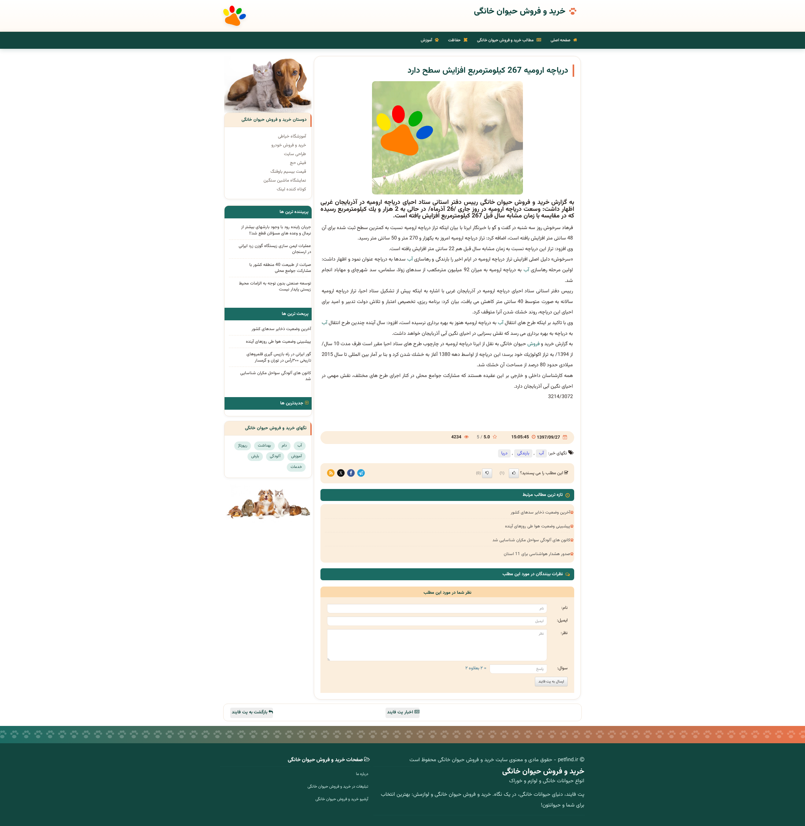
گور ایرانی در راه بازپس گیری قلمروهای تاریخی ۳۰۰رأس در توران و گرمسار (279, 357)
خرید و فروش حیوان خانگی (519, 12)
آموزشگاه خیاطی (292, 136)
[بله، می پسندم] (514, 473)
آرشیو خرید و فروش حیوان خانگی (341, 799)
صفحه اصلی (561, 40)
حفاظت (455, 40)
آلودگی (275, 456)
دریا (504, 453)
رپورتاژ (242, 445)
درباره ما (362, 774)
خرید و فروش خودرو (288, 145)
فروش (533, 344)
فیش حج (298, 163)
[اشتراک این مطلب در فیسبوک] (351, 472)
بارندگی (523, 453)
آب (410, 259)
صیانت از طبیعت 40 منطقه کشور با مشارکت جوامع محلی (280, 267)
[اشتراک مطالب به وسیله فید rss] (330, 472)
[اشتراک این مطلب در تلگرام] (361, 472)
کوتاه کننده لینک (291, 189)
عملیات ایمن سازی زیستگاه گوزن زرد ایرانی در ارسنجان (275, 249)
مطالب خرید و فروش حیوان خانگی (506, 40)
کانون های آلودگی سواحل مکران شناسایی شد (531, 540)
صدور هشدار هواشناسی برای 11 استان (537, 554)
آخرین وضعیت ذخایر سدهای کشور (540, 512)
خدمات (296, 467)
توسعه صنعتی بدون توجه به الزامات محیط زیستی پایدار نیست (275, 286)
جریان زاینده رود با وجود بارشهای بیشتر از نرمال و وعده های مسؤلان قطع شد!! (276, 230)
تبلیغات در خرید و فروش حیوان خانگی (338, 787)
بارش (255, 456)
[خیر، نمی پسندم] (487, 473)
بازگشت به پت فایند (250, 712)
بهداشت (264, 445)
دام (284, 445)
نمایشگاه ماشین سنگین (285, 180)
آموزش (427, 40)
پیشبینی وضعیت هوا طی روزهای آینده (537, 526)
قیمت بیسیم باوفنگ (288, 171)
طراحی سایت (295, 154)
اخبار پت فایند (400, 712)
